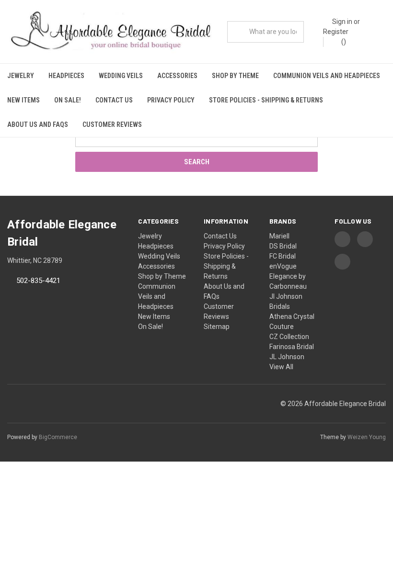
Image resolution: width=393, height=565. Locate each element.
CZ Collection (289, 336)
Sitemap (217, 326)
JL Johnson (286, 357)
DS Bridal (283, 246)
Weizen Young (366, 437)
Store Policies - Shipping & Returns (266, 100)
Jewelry (20, 75)
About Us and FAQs (37, 124)
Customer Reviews (112, 124)
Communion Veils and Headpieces (326, 75)
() (343, 41)
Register (335, 31)
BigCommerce (58, 437)
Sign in (342, 21)
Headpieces (66, 75)
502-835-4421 (38, 281)
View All (281, 367)
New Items (23, 100)
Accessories (177, 75)
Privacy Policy (171, 100)
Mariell (279, 236)
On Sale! (67, 100)
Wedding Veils (121, 75)
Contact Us (114, 100)
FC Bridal (282, 256)
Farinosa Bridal (291, 346)
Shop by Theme (235, 75)
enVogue (283, 266)
